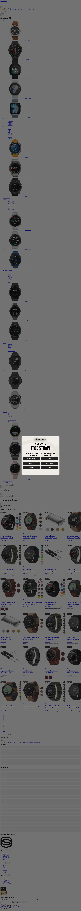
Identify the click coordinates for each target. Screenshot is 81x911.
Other (49, 467)
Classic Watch (31, 458)
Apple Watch (49, 463)
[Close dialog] (58, 437)
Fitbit (49, 458)
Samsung (31, 467)
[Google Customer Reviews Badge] (14, 279)
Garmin (31, 463)
